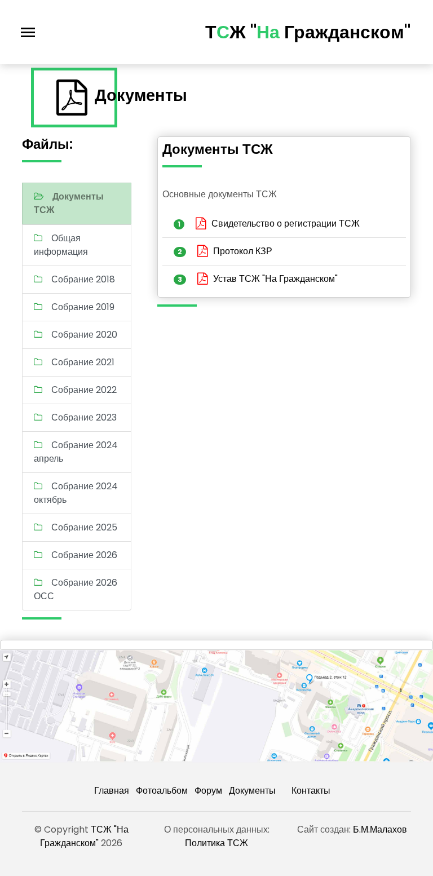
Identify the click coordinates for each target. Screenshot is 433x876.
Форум (208, 790)
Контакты (310, 790)
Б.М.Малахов (380, 829)
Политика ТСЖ (216, 843)
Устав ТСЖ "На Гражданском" (275, 278)
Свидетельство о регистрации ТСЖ (285, 223)
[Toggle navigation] (28, 32)
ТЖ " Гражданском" (307, 32)
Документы (252, 790)
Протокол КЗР (242, 251)
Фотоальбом (162, 790)
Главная (111, 790)
